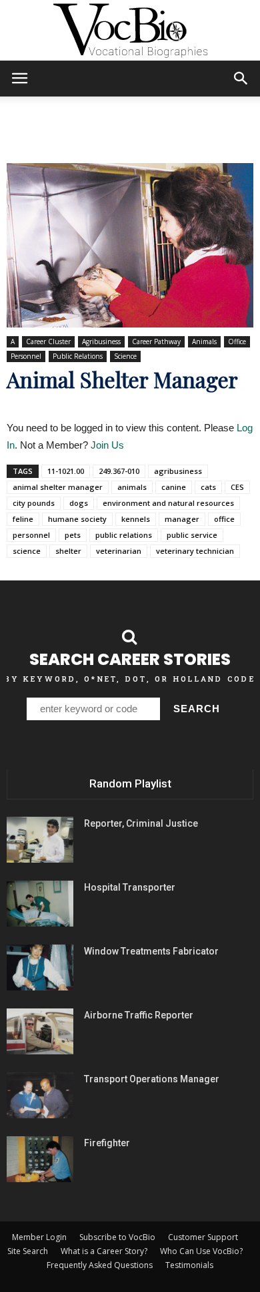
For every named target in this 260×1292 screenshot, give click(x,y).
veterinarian (118, 551)
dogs (78, 503)
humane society (77, 519)
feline (23, 519)
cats (208, 487)
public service (192, 535)
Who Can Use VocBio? (201, 1251)
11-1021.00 (65, 471)
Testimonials (189, 1265)
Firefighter (107, 1143)
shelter (68, 551)
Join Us (107, 445)
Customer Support (203, 1237)
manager (182, 519)
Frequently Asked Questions (100, 1265)
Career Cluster (48, 341)
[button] (241, 79)
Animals (204, 341)
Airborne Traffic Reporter (138, 1015)
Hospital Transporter (129, 887)
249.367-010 (119, 471)
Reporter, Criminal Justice (141, 823)
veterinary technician (195, 551)
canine (173, 487)
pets (73, 535)
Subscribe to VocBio (117, 1237)
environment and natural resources (168, 503)
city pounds (34, 503)
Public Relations (78, 356)
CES (237, 487)
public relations (123, 535)
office (224, 519)
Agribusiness (101, 341)
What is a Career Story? (104, 1251)
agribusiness (178, 471)
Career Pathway (156, 341)
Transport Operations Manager (151, 1079)
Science (125, 356)
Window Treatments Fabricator (151, 951)
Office (237, 341)
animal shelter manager (58, 487)
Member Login (39, 1237)
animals (132, 487)
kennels (135, 519)
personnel (31, 535)
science (27, 551)
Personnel (26, 356)
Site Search (27, 1251)
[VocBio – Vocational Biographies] (130, 31)
